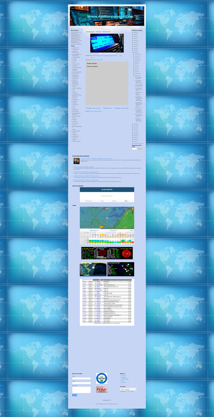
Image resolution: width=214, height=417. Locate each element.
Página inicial (107, 108)
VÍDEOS (74, 139)
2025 (135, 34)
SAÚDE (74, 132)
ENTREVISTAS (75, 73)
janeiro (136, 75)
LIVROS (74, 108)
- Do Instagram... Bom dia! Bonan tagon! (138, 82)
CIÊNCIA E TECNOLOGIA (75, 52)
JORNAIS (74, 103)
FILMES (74, 86)
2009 (135, 135)
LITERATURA (75, 104)
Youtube (123, 382)
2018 (135, 48)
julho (136, 63)
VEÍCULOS (74, 138)
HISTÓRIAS (75, 93)
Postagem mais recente (93, 108)
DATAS (73, 62)
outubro (137, 58)
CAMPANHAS (75, 49)
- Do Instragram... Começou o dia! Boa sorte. (138, 111)
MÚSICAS (74, 119)
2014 (135, 126)
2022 (135, 40)
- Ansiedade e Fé (138, 108)
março (136, 71)
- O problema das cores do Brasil (139, 85)
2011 (135, 131)
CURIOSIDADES (76, 57)
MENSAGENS (75, 111)
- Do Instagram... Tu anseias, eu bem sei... (139, 115)
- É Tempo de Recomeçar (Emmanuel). (138, 120)
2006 (135, 141)
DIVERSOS (74, 65)
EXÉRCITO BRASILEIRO (75, 82)
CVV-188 (74, 60)
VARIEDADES (75, 136)
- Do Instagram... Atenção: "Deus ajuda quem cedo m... (139, 104)
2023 (135, 38)
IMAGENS (94, 60)
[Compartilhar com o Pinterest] (93, 58)
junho (136, 65)
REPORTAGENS (76, 131)
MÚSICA (74, 118)
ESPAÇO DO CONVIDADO (75, 76)
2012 (135, 129)
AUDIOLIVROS (75, 48)
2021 (135, 42)
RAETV (74, 129)
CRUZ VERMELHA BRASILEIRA (76, 55)
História (74, 91)
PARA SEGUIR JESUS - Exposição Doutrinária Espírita (86, 180)
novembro (137, 56)
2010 (135, 133)
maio (136, 67)
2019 (135, 46)
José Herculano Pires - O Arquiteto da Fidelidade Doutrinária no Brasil (96, 158)
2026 (135, 32)
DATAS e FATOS (76, 64)
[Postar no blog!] (88, 58)
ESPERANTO (75, 78)
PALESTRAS (75, 123)
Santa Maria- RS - (107, 400)
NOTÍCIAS (74, 121)
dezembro (137, 54)
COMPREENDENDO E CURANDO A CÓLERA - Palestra (86, 176)
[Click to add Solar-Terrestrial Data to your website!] (107, 259)
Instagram (123, 377)
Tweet (122, 380)
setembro (137, 60)
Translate (131, 391)
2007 (135, 139)
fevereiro (137, 73)
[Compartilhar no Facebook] (91, 58)
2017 (135, 50)
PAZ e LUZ (74, 124)
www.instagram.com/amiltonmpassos (107, 53)
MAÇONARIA (75, 110)
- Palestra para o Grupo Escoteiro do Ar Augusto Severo (86, 172)
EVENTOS (74, 80)
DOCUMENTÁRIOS (76, 67)
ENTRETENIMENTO (77, 72)
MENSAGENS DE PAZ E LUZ (76, 114)
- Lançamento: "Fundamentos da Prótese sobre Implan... (139, 98)
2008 (135, 137)
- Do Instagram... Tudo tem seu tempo (138, 89)
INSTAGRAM (100, 60)
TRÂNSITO (74, 134)
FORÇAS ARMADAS (77, 88)
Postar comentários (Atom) (96, 111)
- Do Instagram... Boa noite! (138, 78)
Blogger (116, 404)
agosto (136, 62)
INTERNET (74, 101)
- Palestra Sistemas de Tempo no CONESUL (84, 166)
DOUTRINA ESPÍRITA (74, 70)
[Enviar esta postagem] (120, 55)
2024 (135, 36)
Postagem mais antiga (121, 108)
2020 (135, 44)
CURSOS (74, 59)
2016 (135, 52)
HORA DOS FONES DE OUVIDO (76, 95)
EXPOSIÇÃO (75, 84)
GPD (73, 90)
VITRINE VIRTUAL (76, 141)
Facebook (123, 375)
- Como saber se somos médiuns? (138, 93)
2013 (135, 128)
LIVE (73, 106)
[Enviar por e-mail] (86, 58)
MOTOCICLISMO (76, 116)
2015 (135, 124)
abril (136, 69)
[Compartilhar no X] (89, 58)
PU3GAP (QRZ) (125, 379)
